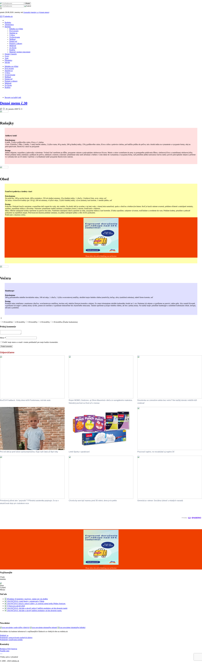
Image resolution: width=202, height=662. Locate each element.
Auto (6, 58)
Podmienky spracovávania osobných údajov (16, 638)
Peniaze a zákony (15, 43)
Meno (3, 338)
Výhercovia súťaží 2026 (16, 606)
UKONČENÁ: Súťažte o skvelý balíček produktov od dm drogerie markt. (34, 611)
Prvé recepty (14, 31)
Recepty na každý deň (13, 97)
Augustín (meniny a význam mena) (36, 12)
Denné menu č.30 (13, 103)
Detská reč (13, 41)
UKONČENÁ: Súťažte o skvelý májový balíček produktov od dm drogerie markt (37, 608)
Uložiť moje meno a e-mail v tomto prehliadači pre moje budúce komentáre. (30, 342)
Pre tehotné (53, 627)
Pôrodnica (8, 60)
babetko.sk (9, 16)
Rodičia (12, 50)
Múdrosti (12, 46)
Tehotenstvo (9, 25)
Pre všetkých (24, 627)
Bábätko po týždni (16, 29)
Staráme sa (13, 33)
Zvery (7, 56)
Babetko (8, 27)
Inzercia (14, 649)
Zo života (12, 48)
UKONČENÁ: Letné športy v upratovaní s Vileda (25, 601)
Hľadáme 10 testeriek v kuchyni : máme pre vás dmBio (27, 599)
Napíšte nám (4, 651)
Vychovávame (14, 37)
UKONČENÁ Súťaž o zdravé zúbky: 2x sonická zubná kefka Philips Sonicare (36, 604)
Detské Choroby (11, 54)
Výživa (12, 35)
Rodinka (8, 22)
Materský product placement (19, 52)
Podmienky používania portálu (11, 640)
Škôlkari (12, 39)
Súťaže (7, 62)
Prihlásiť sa (4, 635)
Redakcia (3, 649)
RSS (9, 649)
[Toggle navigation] (1, 16)
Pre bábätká (81, 627)
